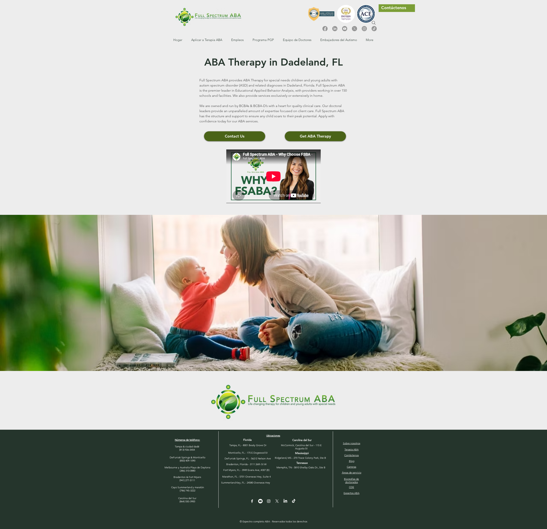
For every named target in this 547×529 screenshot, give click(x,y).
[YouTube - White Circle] (260, 501)
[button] (237, 40)
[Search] (373, 22)
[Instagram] (364, 28)
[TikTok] (374, 28)
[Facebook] (325, 28)
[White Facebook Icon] (252, 501)
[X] (354, 28)
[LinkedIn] (334, 28)
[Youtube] (344, 28)
